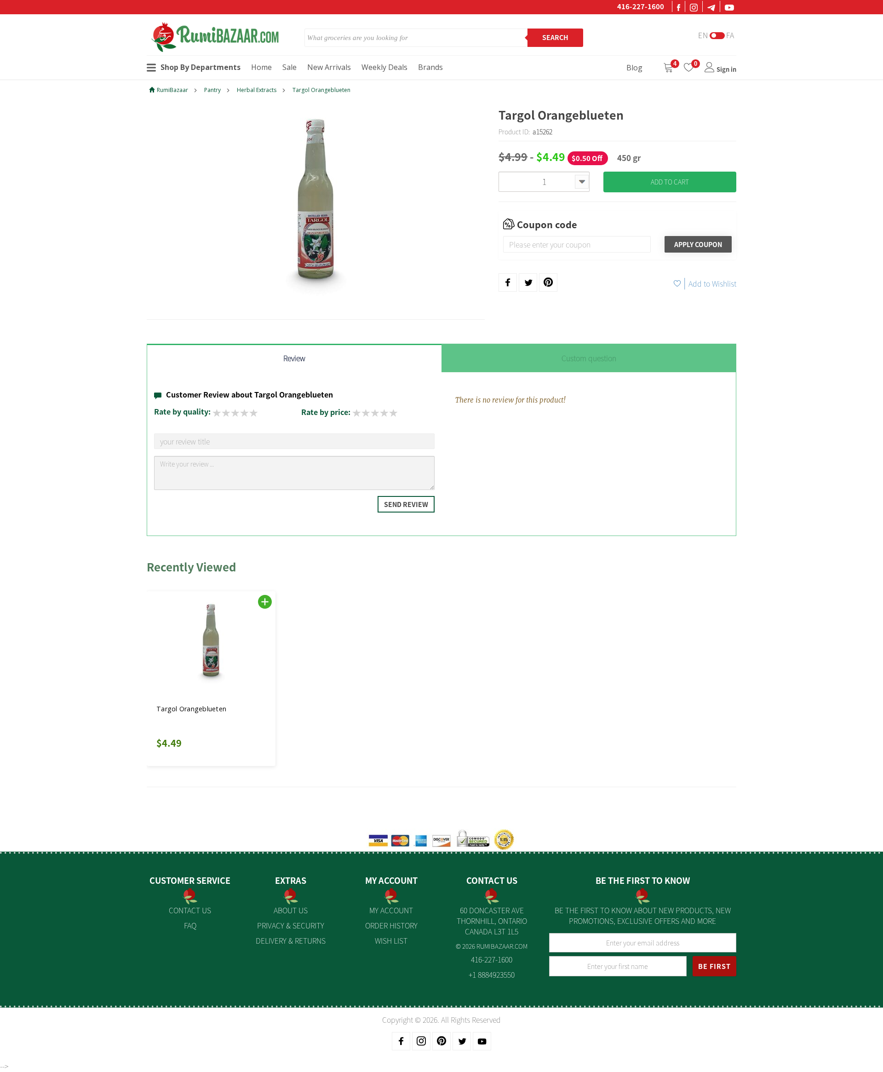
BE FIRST (714, 966)
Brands (430, 67)
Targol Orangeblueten (321, 90)
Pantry (212, 90)
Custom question (589, 357)
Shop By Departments (201, 67)
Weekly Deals (384, 67)
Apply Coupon (698, 244)
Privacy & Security (290, 925)
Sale (289, 67)
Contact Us (190, 910)
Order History (391, 925)
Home (261, 67)
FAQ (190, 925)
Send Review (406, 504)
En (703, 35)
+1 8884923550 (492, 974)
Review (294, 357)
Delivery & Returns (291, 940)
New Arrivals (329, 67)
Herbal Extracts (256, 90)
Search (555, 37)
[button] (167, 673)
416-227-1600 (640, 6)
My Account (391, 910)
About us (291, 910)
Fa (730, 35)
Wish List (391, 940)
